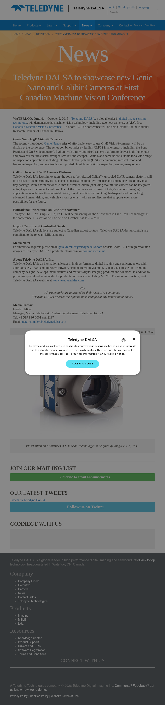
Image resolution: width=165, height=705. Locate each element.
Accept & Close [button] (82, 363)
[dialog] (82, 352)
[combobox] (124, 340)
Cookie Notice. (116, 354)
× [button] (134, 339)
